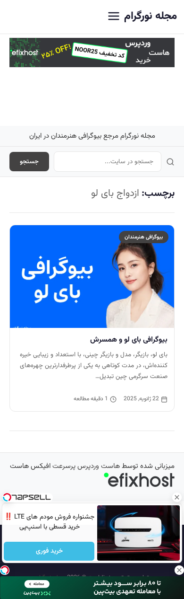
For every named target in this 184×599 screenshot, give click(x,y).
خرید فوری (48, 551)
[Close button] (177, 497)
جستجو (29, 162)
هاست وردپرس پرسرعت (86, 466)
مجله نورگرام (150, 16)
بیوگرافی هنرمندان (144, 237)
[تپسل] (4, 570)
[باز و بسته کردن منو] (113, 17)
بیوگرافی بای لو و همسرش (128, 339)
